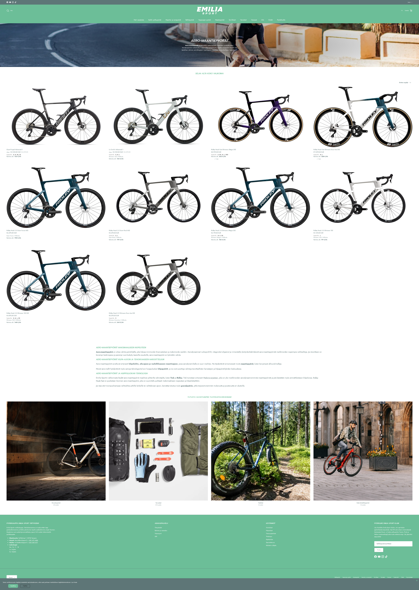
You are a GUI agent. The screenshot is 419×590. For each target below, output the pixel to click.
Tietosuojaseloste (271, 533)
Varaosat (254, 20)
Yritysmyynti (158, 533)
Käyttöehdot (269, 539)
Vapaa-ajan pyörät (204, 20)
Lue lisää (74, 582)
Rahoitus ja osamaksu (161, 530)
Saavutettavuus (270, 542)
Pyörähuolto (281, 20)
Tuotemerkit (396, 577)
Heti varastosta (139, 20)
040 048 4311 (33, 543)
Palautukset (269, 530)
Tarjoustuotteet (409, 577)
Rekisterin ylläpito (271, 545)
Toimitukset (269, 528)
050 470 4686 (33, 540)
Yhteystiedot (158, 528)
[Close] (417, 580)
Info (262, 20)
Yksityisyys (269, 536)
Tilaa (378, 550)
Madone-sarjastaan (210, 377)
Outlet (270, 20)
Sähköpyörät (189, 20)
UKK (156, 536)
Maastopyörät (219, 20)
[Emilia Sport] (209, 11)
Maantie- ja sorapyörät (173, 20)
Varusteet (243, 20)
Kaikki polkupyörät (154, 20)
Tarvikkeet (232, 20)
